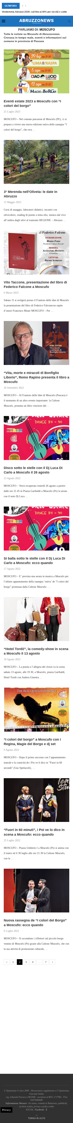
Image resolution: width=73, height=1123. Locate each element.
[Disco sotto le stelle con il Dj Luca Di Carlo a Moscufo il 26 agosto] (36, 438)
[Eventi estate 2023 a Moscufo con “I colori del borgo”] (36, 71)
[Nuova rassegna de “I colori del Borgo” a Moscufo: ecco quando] (36, 890)
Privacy (6, 1109)
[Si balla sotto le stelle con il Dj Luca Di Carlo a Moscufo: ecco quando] (36, 528)
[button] (22, 6)
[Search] (69, 21)
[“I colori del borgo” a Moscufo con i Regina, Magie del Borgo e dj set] (36, 709)
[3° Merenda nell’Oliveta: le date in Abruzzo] (36, 162)
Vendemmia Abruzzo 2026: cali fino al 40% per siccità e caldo (34, 12)
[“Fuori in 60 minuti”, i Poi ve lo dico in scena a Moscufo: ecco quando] (36, 800)
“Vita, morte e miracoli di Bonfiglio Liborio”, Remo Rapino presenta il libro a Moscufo (36, 377)
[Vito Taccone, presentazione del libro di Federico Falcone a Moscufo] (36, 252)
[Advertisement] (36, 1020)
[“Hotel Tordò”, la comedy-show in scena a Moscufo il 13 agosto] (36, 619)
